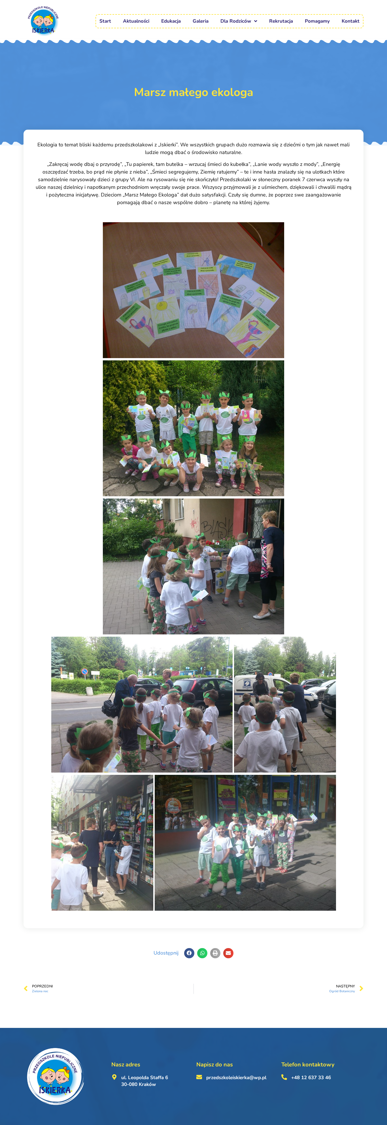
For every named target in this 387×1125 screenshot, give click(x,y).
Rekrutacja (281, 21)
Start (105, 21)
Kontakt (351, 21)
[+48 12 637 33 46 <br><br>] (284, 1077)
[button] (189, 953)
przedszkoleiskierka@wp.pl (236, 1077)
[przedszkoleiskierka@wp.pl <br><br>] (199, 1077)
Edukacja (171, 21)
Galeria (201, 21)
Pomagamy (317, 21)
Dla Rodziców (235, 21)
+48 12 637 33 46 (311, 1077)
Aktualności (136, 21)
